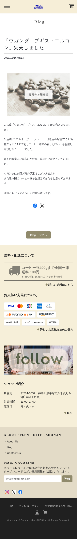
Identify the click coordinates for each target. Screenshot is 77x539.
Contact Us (14, 452)
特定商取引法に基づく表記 (58, 506)
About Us (12, 441)
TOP (12, 506)
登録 (67, 478)
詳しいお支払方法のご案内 (56, 329)
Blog (9, 447)
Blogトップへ (38, 235)
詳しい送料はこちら (60, 284)
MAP (70, 412)
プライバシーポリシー (30, 506)
